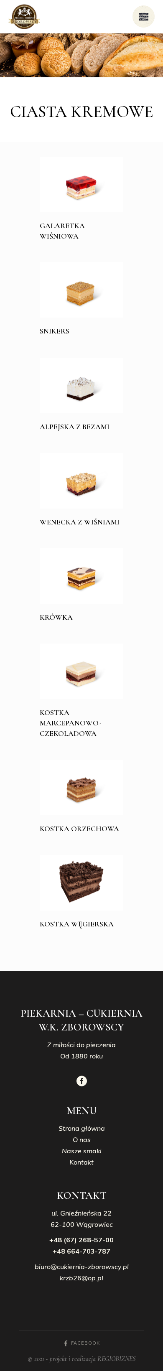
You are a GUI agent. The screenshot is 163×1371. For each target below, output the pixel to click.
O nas (82, 1139)
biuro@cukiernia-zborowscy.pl (82, 1266)
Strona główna (82, 1128)
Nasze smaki (82, 1151)
